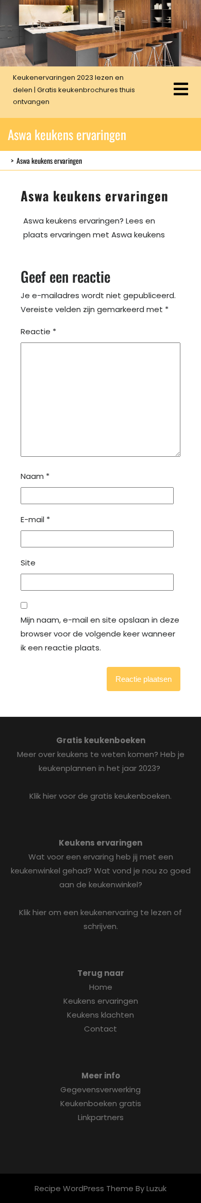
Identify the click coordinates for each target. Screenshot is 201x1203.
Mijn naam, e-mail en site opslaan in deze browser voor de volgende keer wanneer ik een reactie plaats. (100, 633)
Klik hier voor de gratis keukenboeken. (100, 795)
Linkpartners (101, 1117)
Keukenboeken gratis (100, 1103)
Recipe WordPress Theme (84, 1188)
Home (100, 987)
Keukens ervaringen (100, 1000)
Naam (35, 476)
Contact (100, 1028)
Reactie (38, 331)
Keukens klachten (100, 1014)
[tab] (181, 90)
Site (28, 562)
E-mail (35, 519)
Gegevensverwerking (100, 1089)
